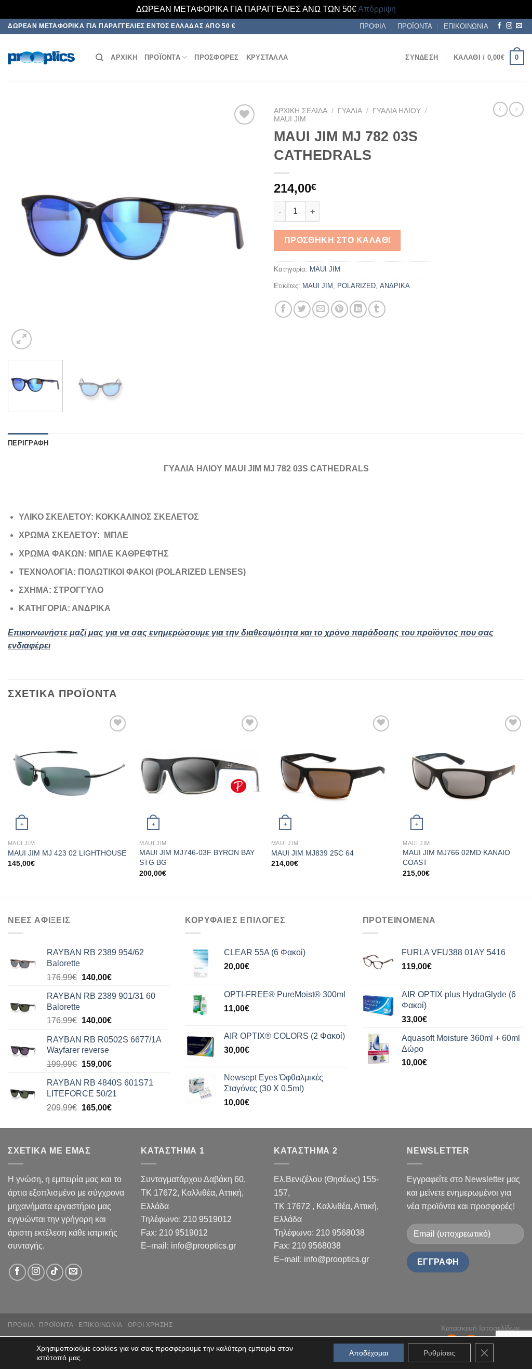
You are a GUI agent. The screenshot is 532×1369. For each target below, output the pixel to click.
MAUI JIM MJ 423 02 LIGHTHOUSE (67, 853)
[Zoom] (21, 339)
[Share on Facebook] (283, 309)
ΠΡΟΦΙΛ (373, 26)
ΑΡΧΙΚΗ (124, 57)
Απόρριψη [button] (377, 9)
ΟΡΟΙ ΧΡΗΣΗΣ (150, 1325)
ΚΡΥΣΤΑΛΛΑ (267, 57)
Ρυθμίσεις (439, 1353)
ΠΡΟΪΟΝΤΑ (414, 26)
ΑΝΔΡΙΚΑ (395, 286)
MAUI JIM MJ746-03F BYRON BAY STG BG (197, 857)
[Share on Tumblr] (376, 309)
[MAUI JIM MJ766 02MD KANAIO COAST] (463, 773)
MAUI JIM (290, 119)
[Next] (240, 227)
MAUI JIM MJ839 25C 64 (312, 853)
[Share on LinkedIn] (358, 309)
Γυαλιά (350, 111)
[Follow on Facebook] (499, 26)
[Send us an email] (519, 26)
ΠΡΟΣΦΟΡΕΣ (216, 57)
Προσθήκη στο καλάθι (337, 240)
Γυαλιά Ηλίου (397, 111)
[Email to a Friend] (320, 309)
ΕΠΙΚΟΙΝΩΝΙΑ (466, 26)
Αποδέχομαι (368, 1353)
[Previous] (26, 227)
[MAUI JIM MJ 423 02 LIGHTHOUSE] (68, 773)
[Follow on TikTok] (54, 1272)
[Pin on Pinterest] (339, 309)
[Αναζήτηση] (99, 57)
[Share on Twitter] (302, 309)
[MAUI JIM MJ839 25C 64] (332, 773)
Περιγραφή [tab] (28, 443)
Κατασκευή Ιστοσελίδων (480, 1328)
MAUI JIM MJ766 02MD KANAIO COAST (456, 857)
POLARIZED (356, 286)
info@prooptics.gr (203, 1245)
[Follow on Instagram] (509, 26)
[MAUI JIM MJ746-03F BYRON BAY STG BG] (200, 773)
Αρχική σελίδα (300, 111)
